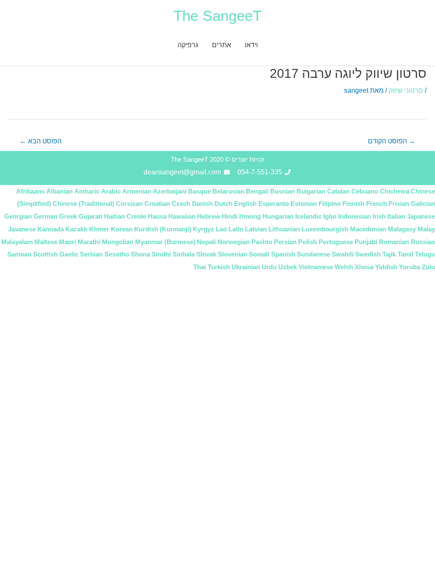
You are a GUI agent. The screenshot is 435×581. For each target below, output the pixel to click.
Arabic (111, 191)
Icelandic (308, 216)
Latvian (256, 229)
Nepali (206, 241)
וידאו (251, 44)
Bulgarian (311, 191)
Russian (423, 241)
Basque (199, 191)
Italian (396, 216)
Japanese (421, 216)
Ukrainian (246, 267)
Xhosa (364, 267)
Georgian (18, 216)
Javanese (22, 229)
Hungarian (278, 216)
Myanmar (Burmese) (165, 241)
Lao (221, 229)
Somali (259, 254)
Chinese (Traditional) (83, 203)
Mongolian (117, 241)
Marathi (89, 241)
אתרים (221, 44)
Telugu (425, 254)
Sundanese (313, 254)
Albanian (59, 191)
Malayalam (17, 241)
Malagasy (402, 229)
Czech (181, 203)
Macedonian (368, 229)
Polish (307, 241)
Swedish (368, 254)
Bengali (257, 191)
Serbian (91, 254)
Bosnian (282, 191)
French (376, 203)
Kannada (50, 229)
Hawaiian (181, 216)
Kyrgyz (203, 229)
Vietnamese (316, 267)
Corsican (129, 203)
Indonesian (354, 216)
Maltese (45, 241)
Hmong (250, 216)
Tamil (405, 254)
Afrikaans (30, 191)
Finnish (353, 203)
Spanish (283, 254)
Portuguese (336, 241)
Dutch (223, 203)
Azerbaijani (169, 191)
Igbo (329, 216)
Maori (67, 241)
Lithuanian (284, 229)
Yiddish (386, 267)
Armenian (136, 191)
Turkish (219, 267)
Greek (68, 216)
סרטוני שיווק (406, 90)
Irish (379, 216)
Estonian (304, 203)
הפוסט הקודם (391, 141)
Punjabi (366, 241)
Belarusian (228, 191)
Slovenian (232, 254)
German (45, 216)
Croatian (157, 203)
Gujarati (90, 216)
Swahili (342, 254)
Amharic (86, 191)
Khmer (99, 229)
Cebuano (364, 191)
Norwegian (234, 241)
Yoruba (409, 267)
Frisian (399, 203)
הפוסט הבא (41, 141)
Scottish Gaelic (55, 254)
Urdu (269, 267)
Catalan (338, 191)
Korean (122, 229)
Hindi (229, 216)
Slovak (206, 254)
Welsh (344, 267)
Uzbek (287, 267)
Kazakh (76, 229)
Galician (423, 203)
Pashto (261, 241)
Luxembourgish (325, 229)
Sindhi (161, 254)
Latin (236, 229)
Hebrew (208, 216)
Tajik (389, 254)
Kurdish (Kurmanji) (162, 229)
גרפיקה (188, 44)
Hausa (157, 216)
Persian (285, 241)
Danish (202, 203)
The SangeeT (217, 15)
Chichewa (394, 191)
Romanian (394, 241)
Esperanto (273, 203)
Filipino (330, 203)
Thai (199, 267)
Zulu (428, 267)
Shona (140, 254)
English (245, 203)
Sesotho (117, 254)
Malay (426, 229)
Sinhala (183, 254)
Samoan (19, 254)
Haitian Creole (125, 216)
